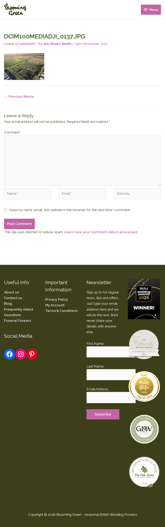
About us (11, 292)
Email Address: (98, 389)
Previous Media (19, 96)
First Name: (95, 344)
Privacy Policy (56, 299)
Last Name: (95, 366)
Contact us (13, 298)
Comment (13, 132)
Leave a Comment (19, 44)
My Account (55, 305)
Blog (8, 303)
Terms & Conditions (61, 311)
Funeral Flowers (17, 321)
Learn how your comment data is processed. (101, 232)
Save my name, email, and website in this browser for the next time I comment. (70, 210)
